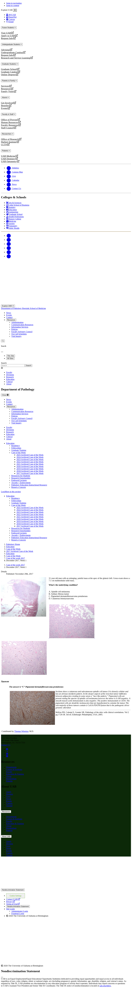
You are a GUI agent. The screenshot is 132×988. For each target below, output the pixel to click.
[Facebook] (8, 236)
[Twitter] (8, 240)
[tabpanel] (66, 364)
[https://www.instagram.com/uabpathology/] (7, 756)
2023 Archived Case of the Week (29, 459)
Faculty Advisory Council (21, 332)
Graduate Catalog (9, 72)
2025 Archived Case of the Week (29, 455)
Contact (9, 317)
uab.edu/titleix (105, 986)
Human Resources (9, 122)
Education (10, 443)
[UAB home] (66, 272)
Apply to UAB (8, 35)
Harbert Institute (8, 142)
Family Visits (7, 91)
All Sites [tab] (10, 358)
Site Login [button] (10, 909)
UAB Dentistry (8, 158)
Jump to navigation (14, 3)
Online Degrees (8, 74)
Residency (15, 446)
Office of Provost (9, 119)
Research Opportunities (20, 478)
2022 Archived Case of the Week (29, 462)
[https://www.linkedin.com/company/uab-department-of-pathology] (7, 754)
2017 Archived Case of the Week (29, 473)
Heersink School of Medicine (34, 308)
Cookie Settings (16, 896)
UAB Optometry (9, 161)
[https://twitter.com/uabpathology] (7, 752)
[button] (66, 492)
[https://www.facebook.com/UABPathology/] (7, 749)
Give (8, 796)
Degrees (9, 794)
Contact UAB (13, 899)
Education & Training (15, 774)
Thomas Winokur (21, 731)
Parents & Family (9, 81)
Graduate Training (18, 450)
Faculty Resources (9, 125)
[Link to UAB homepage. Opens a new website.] (66, 887)
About (8, 776)
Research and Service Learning (15, 58)
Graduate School (9, 69)
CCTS (4, 144)
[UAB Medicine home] (66, 303)
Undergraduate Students (11, 44)
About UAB (6, 836)
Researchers (7, 134)
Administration (17, 322)
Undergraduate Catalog (12, 52)
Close (4, 395)
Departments (11, 767)
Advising (5, 49)
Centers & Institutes (14, 769)
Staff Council (7, 127)
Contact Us (5, 745)
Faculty (9, 772)
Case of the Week (18, 452)
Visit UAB (6, 33)
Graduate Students (9, 64)
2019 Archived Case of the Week (29, 469)
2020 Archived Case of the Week (29, 466)
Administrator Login (19, 911)
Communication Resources (22, 325)
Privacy (10, 901)
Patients (5, 151)
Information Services (19, 327)
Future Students (8, 28)
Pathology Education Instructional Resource (29, 485)
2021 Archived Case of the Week (29, 464)
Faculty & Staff (8, 114)
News (8, 313)
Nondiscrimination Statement (13, 890)
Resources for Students (20, 476)
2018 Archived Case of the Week (29, 471)
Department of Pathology (11, 308)
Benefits (5, 105)
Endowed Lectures (19, 480)
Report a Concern (18, 487)
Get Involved (7, 103)
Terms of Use (13, 904)
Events (4, 108)
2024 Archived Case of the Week (29, 457)
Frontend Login (17, 913)
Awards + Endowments (21, 483)
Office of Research (10, 139)
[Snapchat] (8, 252)
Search (4, 363)
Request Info (7, 38)
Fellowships (16, 448)
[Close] (15, 10)
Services (5, 86)
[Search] (3, 341)
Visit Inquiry (16, 336)
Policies (14, 329)
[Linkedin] (8, 256)
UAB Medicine (8, 156)
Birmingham (11, 779)
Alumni (5, 97)
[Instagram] (8, 244)
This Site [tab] (10, 356)
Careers (9, 803)
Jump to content (12, 5)
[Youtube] (8, 248)
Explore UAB (7, 306)
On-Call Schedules (19, 334)
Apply (8, 792)
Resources (6, 88)
